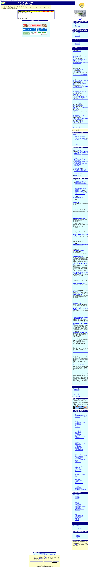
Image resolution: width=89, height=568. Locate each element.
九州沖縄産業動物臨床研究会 (79, 515)
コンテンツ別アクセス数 (76, 396)
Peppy (75, 414)
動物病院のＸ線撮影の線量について (80, 143)
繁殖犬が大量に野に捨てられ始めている (80, 159)
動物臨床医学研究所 (78, 424)
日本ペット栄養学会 (78, 432)
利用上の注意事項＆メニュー (76, 148)
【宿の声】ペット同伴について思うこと (81, 136)
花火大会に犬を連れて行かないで (80, 181)
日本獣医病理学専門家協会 (79, 457)
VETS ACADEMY (77, 478)
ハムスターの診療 (76, 165)
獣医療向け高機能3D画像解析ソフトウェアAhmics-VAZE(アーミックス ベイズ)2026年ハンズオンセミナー (81, 416)
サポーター (85, 544)
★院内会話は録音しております (77, 303)
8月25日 (76, 24)
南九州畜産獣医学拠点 (78, 504)
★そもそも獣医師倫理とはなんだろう (78, 197)
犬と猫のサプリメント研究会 (79, 466)
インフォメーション (37, 554)
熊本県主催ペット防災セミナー (78, 127)
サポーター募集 (27, 36)
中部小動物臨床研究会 (78, 458)
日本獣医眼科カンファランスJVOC (80, 422)
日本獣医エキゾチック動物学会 (79, 438)
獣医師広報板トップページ (4, 0)
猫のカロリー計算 (76, 393)
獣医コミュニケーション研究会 (79, 509)
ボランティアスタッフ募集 (48, 561)
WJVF (75, 425)
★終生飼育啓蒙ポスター (76, 202)
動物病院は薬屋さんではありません (80, 191)
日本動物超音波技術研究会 (79, 516)
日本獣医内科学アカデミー (79, 450)
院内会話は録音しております (79, 190)
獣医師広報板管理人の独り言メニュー (14, 0)
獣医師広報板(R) (45, 564)
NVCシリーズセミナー (78, 471)
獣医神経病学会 (77, 433)
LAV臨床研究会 (77, 460)
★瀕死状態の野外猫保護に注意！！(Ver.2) (79, 294)
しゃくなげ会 (77, 520)
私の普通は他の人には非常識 (78, 158)
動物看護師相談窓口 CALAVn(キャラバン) (81, 489)
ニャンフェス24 (75, 110)
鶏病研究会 (76, 513)
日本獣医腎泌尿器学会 (78, 429)
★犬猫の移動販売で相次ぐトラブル (78, 256)
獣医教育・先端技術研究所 (79, 483)
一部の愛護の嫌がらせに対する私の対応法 (80, 163)
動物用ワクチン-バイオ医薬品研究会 (80, 506)
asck (75, 473)
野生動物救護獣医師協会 (78, 465)
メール (81, 129)
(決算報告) (45, 557)
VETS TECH (76, 475)
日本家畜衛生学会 (77, 497)
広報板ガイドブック (42, 553)
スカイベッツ (77, 482)
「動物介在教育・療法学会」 (77, 54)
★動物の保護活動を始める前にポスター (79, 218)
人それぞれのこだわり (77, 164)
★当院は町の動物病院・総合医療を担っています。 (80, 332)
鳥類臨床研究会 (77, 421)
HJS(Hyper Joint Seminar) (78, 469)
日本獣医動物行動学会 (78, 446)
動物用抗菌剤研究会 (78, 517)
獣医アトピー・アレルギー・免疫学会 (80, 443)
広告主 (35, 557)
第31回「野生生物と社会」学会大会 (78, 105)
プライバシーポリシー (56, 561)
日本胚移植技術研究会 (78, 508)
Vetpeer (76, 476)
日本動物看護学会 (77, 486)
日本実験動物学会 (77, 535)
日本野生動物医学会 (78, 444)
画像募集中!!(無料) (80, 18)
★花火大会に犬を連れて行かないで (79, 250)
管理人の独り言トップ (77, 150)
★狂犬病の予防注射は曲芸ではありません (79, 283)
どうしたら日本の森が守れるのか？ (78, 69)
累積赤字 (80, 546)
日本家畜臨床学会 (77, 496)
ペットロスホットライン (77, 51)
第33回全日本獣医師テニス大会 (78, 121)
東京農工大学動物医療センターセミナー (81, 479)
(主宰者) (43, 555)
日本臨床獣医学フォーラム (79, 423)
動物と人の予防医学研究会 (79, 456)
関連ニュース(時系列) (76, 32)
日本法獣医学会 (77, 441)
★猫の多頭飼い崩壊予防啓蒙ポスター (78, 200)
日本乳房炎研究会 (77, 510)
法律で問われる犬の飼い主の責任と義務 (81, 139)
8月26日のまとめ (77, 44)
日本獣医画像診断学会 (78, 434)
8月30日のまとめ (77, 34)
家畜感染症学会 (77, 502)
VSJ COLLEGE (77, 518)
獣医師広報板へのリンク (34, 561)
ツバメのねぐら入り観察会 (77, 71)
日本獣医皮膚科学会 (78, 431)
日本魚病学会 (77, 519)
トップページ (76, 388)
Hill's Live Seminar (77, 427)
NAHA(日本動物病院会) (78, 420)
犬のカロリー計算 (76, 394)
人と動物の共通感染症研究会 (79, 528)
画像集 (80, 19)
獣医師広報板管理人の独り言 (45, 554)
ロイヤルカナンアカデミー (79, 426)
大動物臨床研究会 (77, 507)
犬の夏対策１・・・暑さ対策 (79, 144)
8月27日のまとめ (77, 36)
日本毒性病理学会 (77, 536)
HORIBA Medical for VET (78, 480)
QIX (75, 470)
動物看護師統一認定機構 (78, 488)
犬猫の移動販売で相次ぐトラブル (80, 194)
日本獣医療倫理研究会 (78, 462)
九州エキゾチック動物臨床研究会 (80, 459)
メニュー (78, 26)
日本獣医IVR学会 (77, 445)
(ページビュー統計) (56, 558)
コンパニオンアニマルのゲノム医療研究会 (81, 455)
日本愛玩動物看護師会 (78, 487)
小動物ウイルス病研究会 (78, 454)
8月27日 (76, 23)
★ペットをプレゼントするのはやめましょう (79, 222)
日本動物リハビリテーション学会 (80, 436)
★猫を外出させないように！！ (77, 291)
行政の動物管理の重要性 (77, 168)
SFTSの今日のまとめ (77, 175)
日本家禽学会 (77, 501)
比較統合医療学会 (77, 442)
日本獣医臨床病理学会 (78, 437)
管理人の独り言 (76, 389)
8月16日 (76, 25)
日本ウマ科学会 (77, 503)
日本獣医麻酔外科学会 (78, 430)
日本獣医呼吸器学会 (78, 448)
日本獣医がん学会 (77, 435)
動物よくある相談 (76, 390)
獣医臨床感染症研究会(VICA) (79, 453)
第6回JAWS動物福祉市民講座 (77, 78)
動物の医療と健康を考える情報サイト (80, 474)
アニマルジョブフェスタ (78, 468)
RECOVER (76, 481)
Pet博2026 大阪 (75, 94)
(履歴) (49, 556)
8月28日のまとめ (77, 35)
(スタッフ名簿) (41, 558)
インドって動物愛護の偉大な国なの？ (80, 138)
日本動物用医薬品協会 (78, 505)
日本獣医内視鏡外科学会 (78, 447)
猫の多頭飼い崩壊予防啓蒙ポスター (80, 195)
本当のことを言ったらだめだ (78, 160)
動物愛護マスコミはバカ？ (78, 157)
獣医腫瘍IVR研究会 (78, 467)
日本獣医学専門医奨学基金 (79, 449)
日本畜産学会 (77, 498)
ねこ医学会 (76, 461)
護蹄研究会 (76, 514)
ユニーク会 (76, 537)
